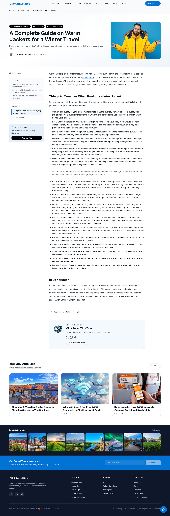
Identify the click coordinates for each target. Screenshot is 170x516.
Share (56, 312)
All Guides (154, 365)
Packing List (107, 490)
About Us (137, 482)
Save (68, 312)
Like (79, 312)
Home (11, 10)
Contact (137, 486)
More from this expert (77, 343)
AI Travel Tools (102, 3)
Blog (115, 3)
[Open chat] (163, 509)
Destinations (69, 3)
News (123, 3)
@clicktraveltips (19, 430)
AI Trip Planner (108, 482)
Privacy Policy (139, 493)
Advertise (137, 490)
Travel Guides (23, 10)
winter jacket (88, 77)
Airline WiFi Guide (78, 497)
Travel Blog (75, 486)
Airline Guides (85, 3)
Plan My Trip (153, 3)
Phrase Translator (110, 493)
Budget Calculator (110, 486)
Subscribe (153, 463)
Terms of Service (140, 497)
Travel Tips (54, 3)
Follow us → (156, 430)
